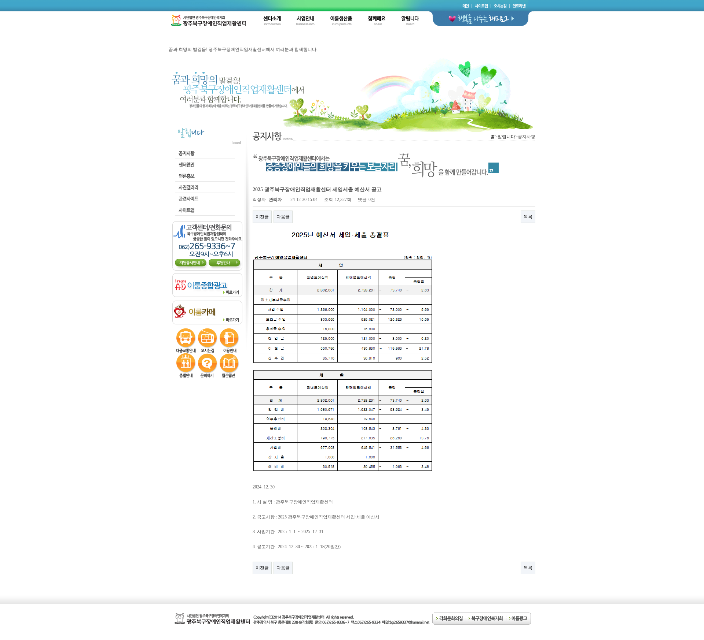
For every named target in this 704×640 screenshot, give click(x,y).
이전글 (262, 216)
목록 (528, 216)
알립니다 (506, 136)
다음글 (283, 216)
